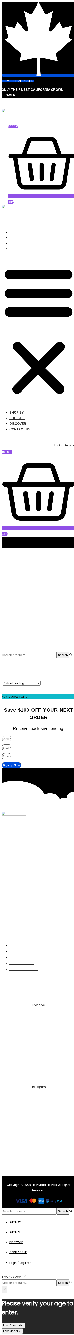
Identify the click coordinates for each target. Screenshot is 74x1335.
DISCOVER (17, 243)
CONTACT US (19, 249)
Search (63, 655)
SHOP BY (16, 232)
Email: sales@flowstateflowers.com (26, 987)
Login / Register (20, 1263)
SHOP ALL (17, 237)
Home (6, 550)
